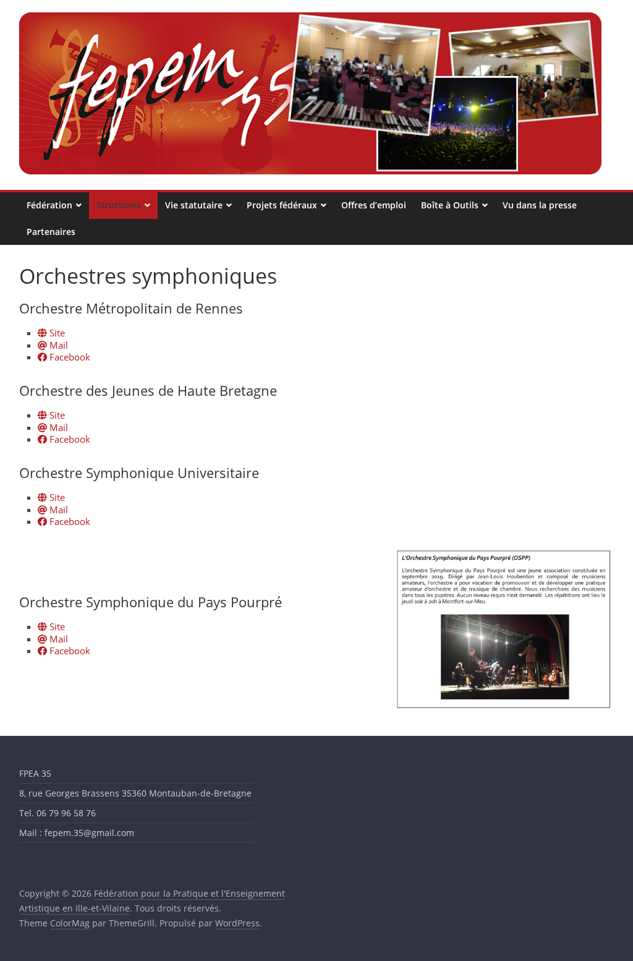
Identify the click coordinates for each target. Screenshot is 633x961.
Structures (118, 205)
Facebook (68, 357)
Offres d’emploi (373, 205)
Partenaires (51, 231)
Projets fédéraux (282, 205)
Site (56, 333)
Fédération (49, 205)
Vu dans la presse (540, 205)
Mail (57, 345)
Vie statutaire (194, 205)
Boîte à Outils (449, 205)
